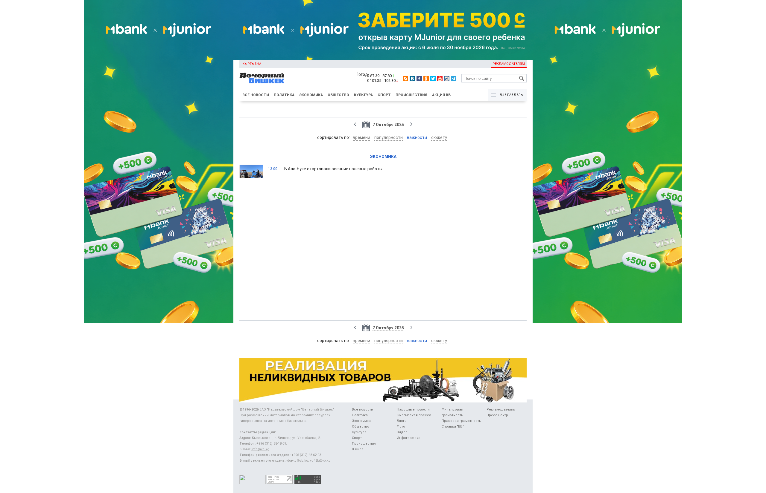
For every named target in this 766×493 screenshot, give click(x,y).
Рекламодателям (509, 64)
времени (361, 137)
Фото (401, 426)
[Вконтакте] (412, 78)
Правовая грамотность (461, 421)
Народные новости (413, 409)
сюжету (439, 137)
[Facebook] (419, 78)
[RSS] (405, 78)
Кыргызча (251, 64)
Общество (338, 95)
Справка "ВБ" (453, 426)
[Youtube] (440, 78)
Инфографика (408, 438)
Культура (363, 95)
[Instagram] (446, 78)
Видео (402, 432)
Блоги (402, 421)
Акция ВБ (441, 95)
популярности (388, 137)
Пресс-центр (497, 415)
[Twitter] (433, 78)
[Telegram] (453, 78)
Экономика (311, 95)
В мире (358, 449)
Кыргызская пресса (414, 415)
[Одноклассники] (426, 78)
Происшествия (411, 95)
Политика (284, 95)
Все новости (255, 95)
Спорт (384, 95)
